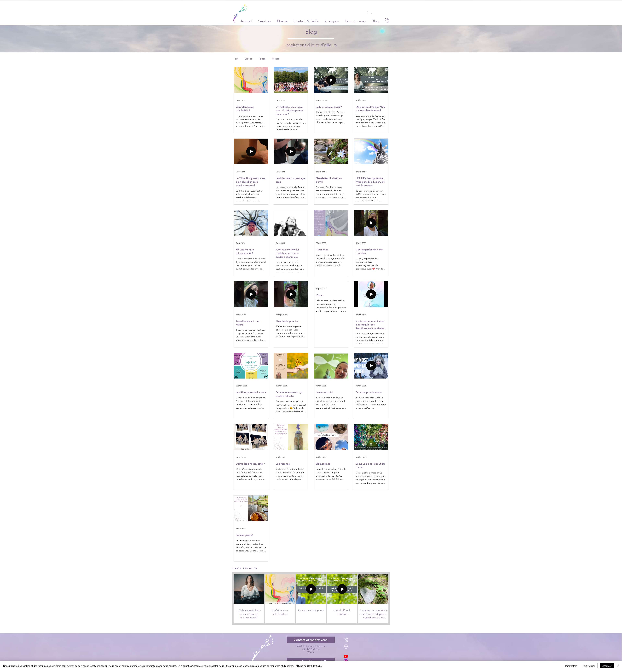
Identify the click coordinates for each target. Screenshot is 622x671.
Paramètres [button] (571, 665)
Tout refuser (588, 665)
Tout (236, 58)
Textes (262, 58)
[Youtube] (345, 656)
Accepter (606, 665)
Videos (248, 58)
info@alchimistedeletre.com (311, 646)
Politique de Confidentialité (308, 665)
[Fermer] (618, 665)
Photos (275, 58)
